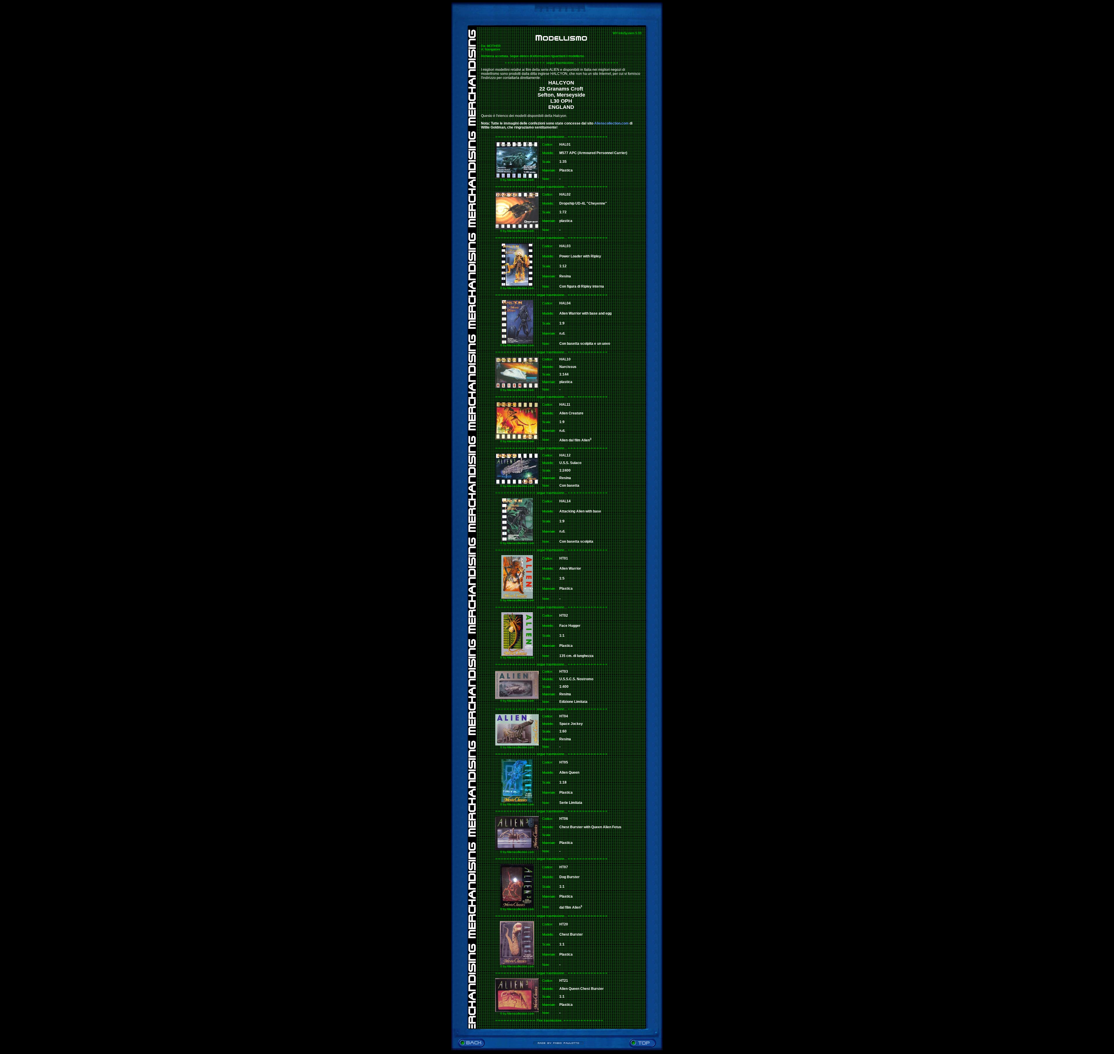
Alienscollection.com (611, 123)
